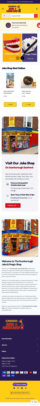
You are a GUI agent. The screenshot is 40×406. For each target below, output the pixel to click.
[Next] (22, 58)
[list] (20, 25)
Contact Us (11, 205)
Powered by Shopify (29, 398)
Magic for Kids (6, 363)
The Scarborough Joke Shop (17, 398)
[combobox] (24, 15)
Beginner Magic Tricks (8, 361)
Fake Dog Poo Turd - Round (26, 92)
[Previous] (18, 58)
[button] (3, 9)
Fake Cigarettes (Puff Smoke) (9, 92)
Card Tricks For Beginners (9, 366)
